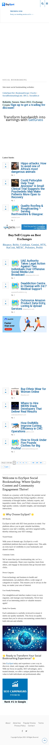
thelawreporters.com (32, 275)
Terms (41, 723)
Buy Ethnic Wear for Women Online (33, 390)
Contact (31, 726)
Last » (7, 467)
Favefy (33, 93)
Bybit (16, 244)
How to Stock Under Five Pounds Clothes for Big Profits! (29, 444)
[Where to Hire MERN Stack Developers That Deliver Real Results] (15, 406)
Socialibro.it (34, 96)
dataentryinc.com (28, 309)
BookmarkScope (22, 93)
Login (36, 3)
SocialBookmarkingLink (12, 96)
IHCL (25, 96)
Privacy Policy (20, 726)
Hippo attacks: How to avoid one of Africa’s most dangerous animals (28, 168)
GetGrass (35, 119)
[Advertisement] (24, 53)
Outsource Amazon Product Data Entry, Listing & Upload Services (28, 304)
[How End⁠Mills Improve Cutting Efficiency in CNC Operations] (15, 425)
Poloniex (30, 247)
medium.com (15, 217)
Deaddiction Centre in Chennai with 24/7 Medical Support (34, 286)
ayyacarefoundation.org (19, 292)
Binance (7, 244)
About (8, 723)
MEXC (20, 247)
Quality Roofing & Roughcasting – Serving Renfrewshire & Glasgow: (27, 210)
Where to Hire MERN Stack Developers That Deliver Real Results (26, 407)
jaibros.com (30, 432)
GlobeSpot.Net (8, 93)
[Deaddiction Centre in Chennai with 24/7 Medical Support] (15, 286)
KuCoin (10, 247)
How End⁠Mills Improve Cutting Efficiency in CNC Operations (27, 427)
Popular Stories (29, 723)
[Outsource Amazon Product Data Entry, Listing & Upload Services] (15, 303)
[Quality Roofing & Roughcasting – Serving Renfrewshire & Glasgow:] (15, 208)
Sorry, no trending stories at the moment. (24, 14)
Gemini (35, 244)
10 (33, 463)
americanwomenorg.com (30, 449)
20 (37, 463)
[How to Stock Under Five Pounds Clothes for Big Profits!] (15, 442)
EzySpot (9, 663)
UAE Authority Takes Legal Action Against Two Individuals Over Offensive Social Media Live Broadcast (28, 267)
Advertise (17, 723)
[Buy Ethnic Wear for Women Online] (15, 391)
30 (41, 463)
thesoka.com (25, 395)
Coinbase (25, 244)
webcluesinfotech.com (18, 415)
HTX (43, 244)
